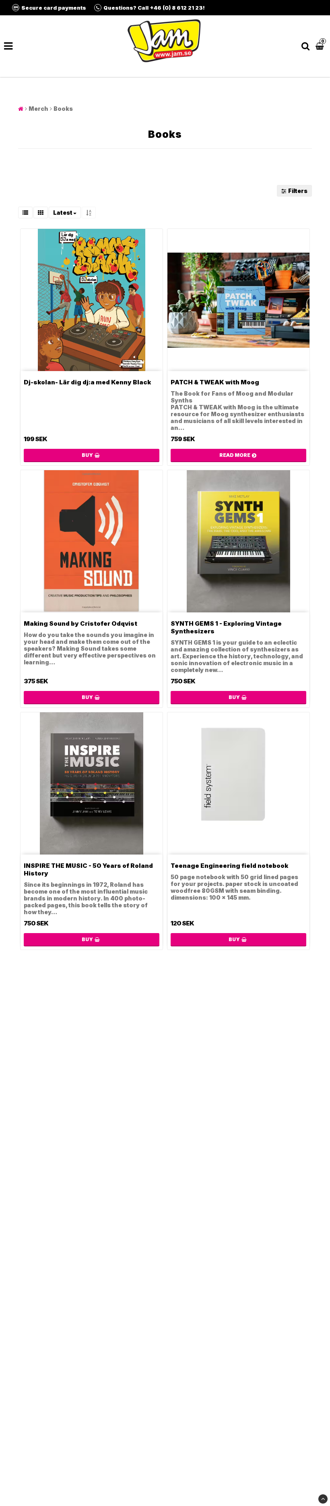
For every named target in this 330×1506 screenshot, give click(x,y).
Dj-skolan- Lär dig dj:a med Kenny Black (87, 382)
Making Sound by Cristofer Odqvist (80, 623)
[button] (321, 46)
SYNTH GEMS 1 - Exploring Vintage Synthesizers (226, 627)
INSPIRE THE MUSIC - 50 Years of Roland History (88, 869)
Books (63, 108)
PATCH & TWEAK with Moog (215, 382)
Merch (38, 108)
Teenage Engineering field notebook (229, 865)
